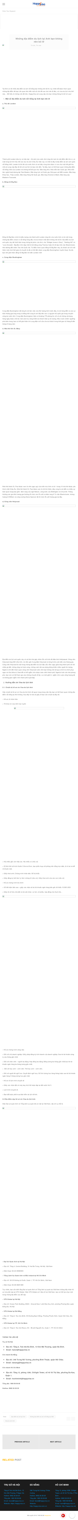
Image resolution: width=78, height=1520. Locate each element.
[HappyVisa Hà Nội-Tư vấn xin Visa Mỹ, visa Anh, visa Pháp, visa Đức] (39, 3)
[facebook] (68, 1419)
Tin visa (38, 45)
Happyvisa (48, 1515)
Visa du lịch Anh (10, 1421)
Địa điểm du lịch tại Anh (18, 1416)
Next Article (55, 1442)
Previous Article (22, 1442)
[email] (73, 1419)
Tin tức (33, 45)
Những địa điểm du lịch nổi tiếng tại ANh (42, 1416)
